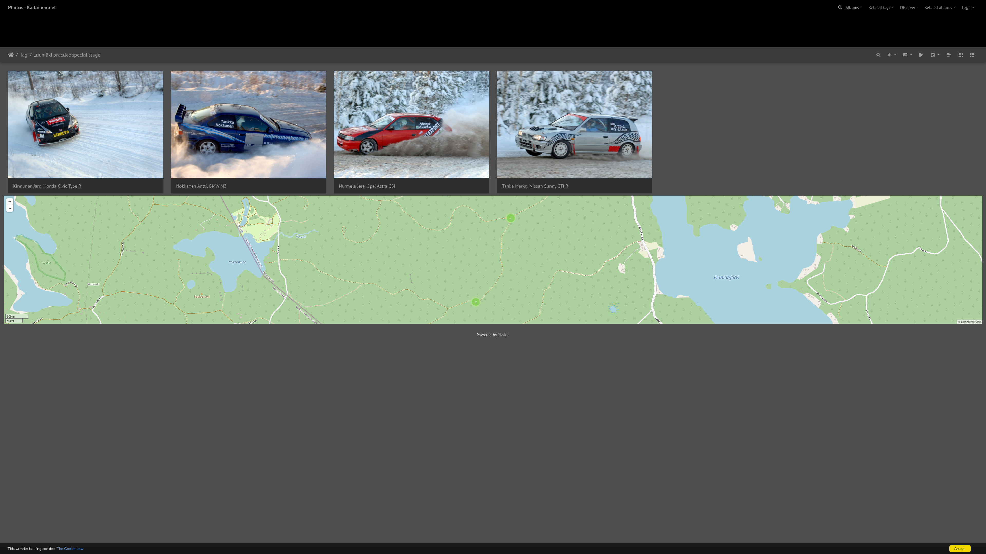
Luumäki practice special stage (66, 55)
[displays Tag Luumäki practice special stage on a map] (949, 55)
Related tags (879, 7)
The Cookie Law (70, 549)
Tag (23, 55)
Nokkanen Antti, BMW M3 (201, 186)
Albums (852, 7)
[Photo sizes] (907, 55)
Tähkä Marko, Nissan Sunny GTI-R (535, 186)
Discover (907, 7)
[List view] (972, 55)
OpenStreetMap (971, 322)
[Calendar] (935, 55)
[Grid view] (960, 55)
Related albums (938, 7)
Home (11, 55)
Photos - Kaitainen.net (32, 7)
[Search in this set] (878, 55)
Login (967, 7)
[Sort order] (892, 55)
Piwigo (504, 334)
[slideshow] (921, 55)
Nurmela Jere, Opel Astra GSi (367, 186)
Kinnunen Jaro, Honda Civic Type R (47, 186)
